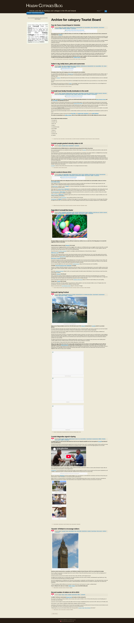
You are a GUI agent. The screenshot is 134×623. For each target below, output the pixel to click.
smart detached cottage (66, 285)
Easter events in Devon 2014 (61, 172)
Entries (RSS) (63, 621)
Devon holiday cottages (55, 181)
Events (68, 27)
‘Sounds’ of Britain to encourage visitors (65, 529)
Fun (83, 27)
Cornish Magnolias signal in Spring (63, 436)
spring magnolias (73, 524)
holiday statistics (56, 609)
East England (81, 93)
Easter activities (70, 287)
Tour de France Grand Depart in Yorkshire (65, 25)
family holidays (63, 138)
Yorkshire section (77, 57)
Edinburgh (30, 29)
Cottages (42, 26)
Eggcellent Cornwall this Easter (62, 210)
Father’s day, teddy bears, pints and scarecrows (68, 64)
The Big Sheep (53, 199)
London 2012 (45, 34)
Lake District (37, 34)
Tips (102, 66)
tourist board (68, 609)
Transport (57, 28)
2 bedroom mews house (77, 279)
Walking (60, 28)
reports (66, 594)
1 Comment (77, 145)
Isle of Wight (55, 100)
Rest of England (87, 607)
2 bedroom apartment (59, 271)
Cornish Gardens (61, 524)
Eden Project (53, 258)
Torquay (67, 186)
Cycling (65, 27)
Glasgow (35, 31)
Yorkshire (68, 28)
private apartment (64, 345)
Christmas (33, 24)
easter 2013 (37, 28)
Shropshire (32, 37)
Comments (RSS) (69, 621)
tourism (60, 609)
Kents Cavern (55, 186)
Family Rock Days (54, 194)
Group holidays (87, 27)
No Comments (94, 94)
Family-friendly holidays (68, 138)
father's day (67, 86)
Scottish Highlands (95, 113)
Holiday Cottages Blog (44, 5)
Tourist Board (101, 27)
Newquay (58, 77)
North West (86, 93)
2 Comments (73, 28)
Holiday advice (66, 175)
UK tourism (67, 587)
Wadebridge (69, 265)
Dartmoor (61, 205)
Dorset (104, 99)
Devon (71, 66)
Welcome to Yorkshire (40, 40)
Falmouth (67, 245)
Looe (57, 252)
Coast (65, 66)
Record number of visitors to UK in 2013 (65, 592)
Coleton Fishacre (61, 189)
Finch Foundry (63, 197)
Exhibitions (78, 66)
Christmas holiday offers (39, 24)
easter (63, 287)
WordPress (74, 619)
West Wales (73, 113)
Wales (72, 94)
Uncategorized (68, 94)
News (92, 27)
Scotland (96, 93)
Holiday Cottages (68, 115)
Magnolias (67, 524)
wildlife (68, 67)
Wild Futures (53, 252)
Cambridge (29, 24)
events (59, 86)
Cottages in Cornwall (64, 167)
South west (39, 37)
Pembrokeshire (37, 36)
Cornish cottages (56, 167)
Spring (70, 524)
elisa (60, 27)
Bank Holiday (66, 174)
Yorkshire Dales (80, 113)
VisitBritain (70, 587)
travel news (64, 587)
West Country (64, 67)
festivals (30, 31)
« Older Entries (54, 613)
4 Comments (96, 175)
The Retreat (62, 475)
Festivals (97, 174)
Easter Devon (71, 205)
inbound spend (69, 597)
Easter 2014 (67, 205)
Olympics (32, 36)
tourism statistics (63, 609)
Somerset (100, 93)
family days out (73, 27)
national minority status (78, 103)
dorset (77, 93)
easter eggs (74, 205)
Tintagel (58, 281)
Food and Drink (79, 27)
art (62, 27)
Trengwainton (53, 470)
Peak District (95, 27)
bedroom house (63, 256)
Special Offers (45, 37)
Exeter (37, 29)
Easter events (78, 205)
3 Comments (73, 67)
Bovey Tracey (58, 205)
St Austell (58, 258)
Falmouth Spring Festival (60, 292)
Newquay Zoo (70, 73)
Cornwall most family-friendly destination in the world (69, 91)
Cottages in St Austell (59, 287)
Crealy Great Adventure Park (60, 265)
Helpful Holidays (33, 32)
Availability (64, 212)
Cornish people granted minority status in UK (67, 143)
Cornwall (68, 66)
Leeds (40, 34)
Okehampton (82, 205)
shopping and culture (88, 294)
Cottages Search (69, 93)
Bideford (55, 205)
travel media (60, 587)
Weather (64, 28)
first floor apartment (62, 251)
